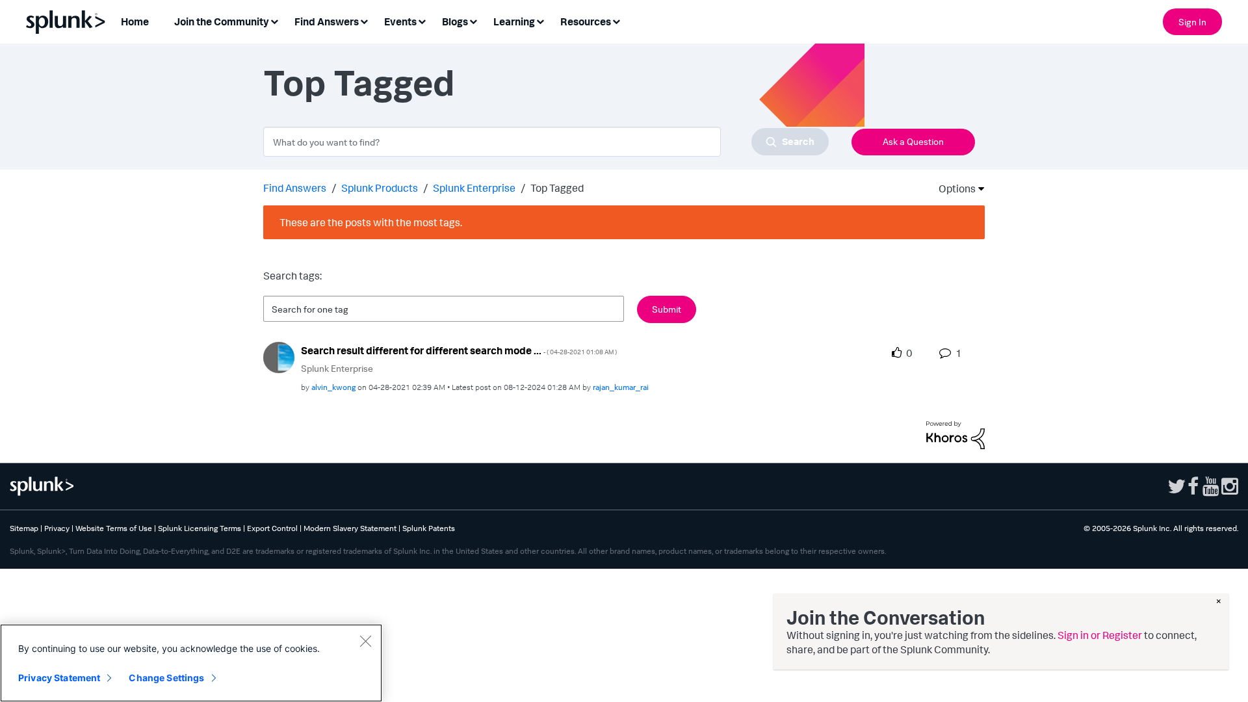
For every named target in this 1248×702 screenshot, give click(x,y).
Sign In (1192, 21)
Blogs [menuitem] (455, 21)
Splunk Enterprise (474, 187)
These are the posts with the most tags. (371, 222)
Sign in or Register (1100, 635)
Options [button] (953, 188)
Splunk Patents (428, 528)
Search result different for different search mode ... (459, 350)
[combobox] (546, 142)
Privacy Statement (59, 677)
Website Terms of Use (113, 528)
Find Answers (294, 187)
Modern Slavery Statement (350, 528)
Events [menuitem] (400, 21)
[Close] (365, 640)
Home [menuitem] (135, 21)
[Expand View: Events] (421, 20)
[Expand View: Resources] (616, 20)
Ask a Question (913, 141)
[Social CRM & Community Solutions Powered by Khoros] (955, 433)
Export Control (272, 528)
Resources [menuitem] (585, 21)
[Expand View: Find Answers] (364, 20)
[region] (191, 663)
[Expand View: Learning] (540, 20)
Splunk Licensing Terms (199, 528)
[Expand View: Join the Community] (274, 20)
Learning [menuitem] (514, 21)
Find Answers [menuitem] (326, 21)
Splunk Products (379, 187)
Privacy (57, 528)
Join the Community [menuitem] (221, 21)
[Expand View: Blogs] (473, 20)
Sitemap (24, 528)
